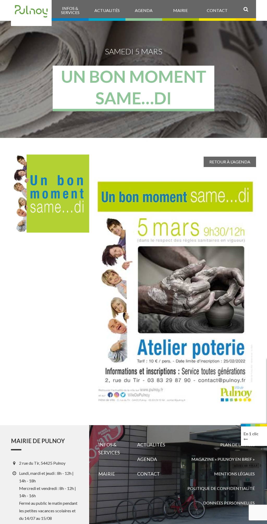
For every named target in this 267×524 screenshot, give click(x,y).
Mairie (106, 474)
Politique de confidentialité (221, 488)
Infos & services (109, 448)
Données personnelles (229, 502)
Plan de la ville (237, 444)
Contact (148, 474)
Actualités (151, 445)
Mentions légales (234, 473)
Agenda (147, 459)
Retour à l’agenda (229, 161)
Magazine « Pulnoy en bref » (223, 459)
